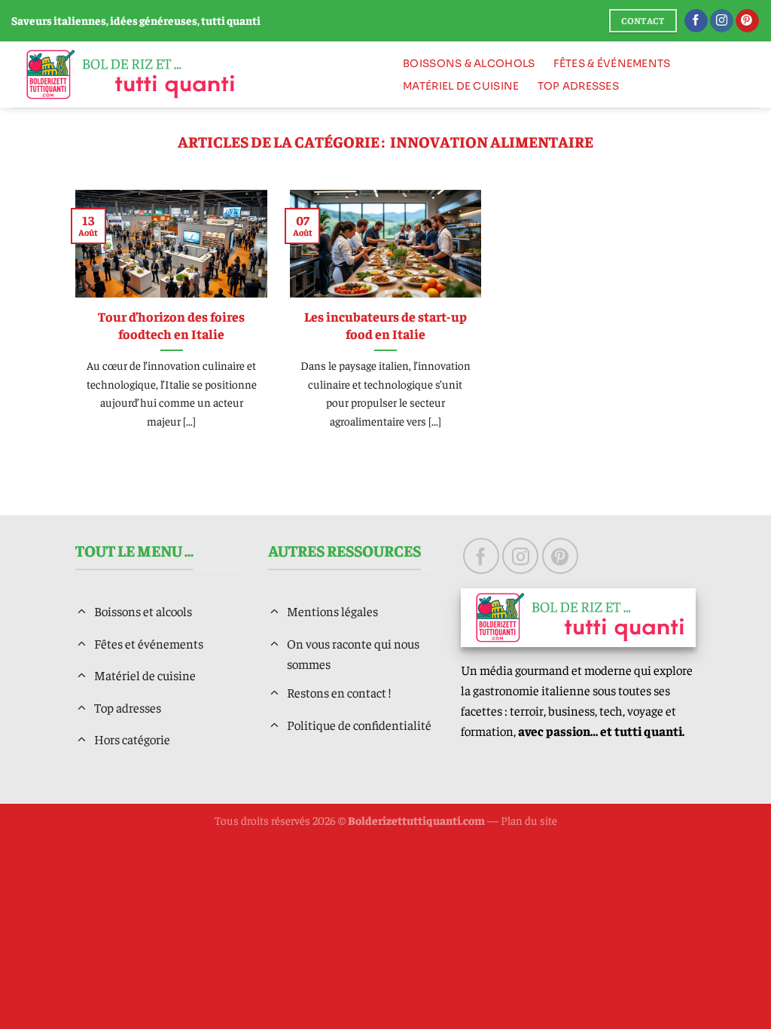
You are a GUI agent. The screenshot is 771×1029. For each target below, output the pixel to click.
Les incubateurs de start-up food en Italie (385, 325)
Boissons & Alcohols (469, 63)
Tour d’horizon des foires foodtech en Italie (171, 325)
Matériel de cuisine (461, 86)
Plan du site (529, 820)
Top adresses (578, 86)
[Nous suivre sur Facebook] (696, 21)
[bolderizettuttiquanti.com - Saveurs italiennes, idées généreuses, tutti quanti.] (191, 74)
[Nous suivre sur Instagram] (721, 21)
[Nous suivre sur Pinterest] (747, 21)
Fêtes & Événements (612, 63)
